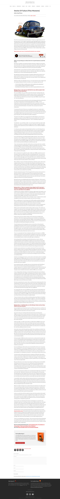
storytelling (29, 448)
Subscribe (41, 54)
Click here (21, 485)
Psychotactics (30, 2)
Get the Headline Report (20, 442)
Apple (31, 15)
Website (15, 470)
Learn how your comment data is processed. (33, 476)
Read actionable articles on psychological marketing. (28, 427)
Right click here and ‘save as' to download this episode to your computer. (27, 51)
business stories (26, 448)
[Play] (16, 55)
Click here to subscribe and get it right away (37, 487)
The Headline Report (35, 481)
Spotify (34, 15)
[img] (44, 56)
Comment (15, 456)
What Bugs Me (11, 481)
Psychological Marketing (19, 448)
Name (15, 465)
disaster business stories (18, 410)
